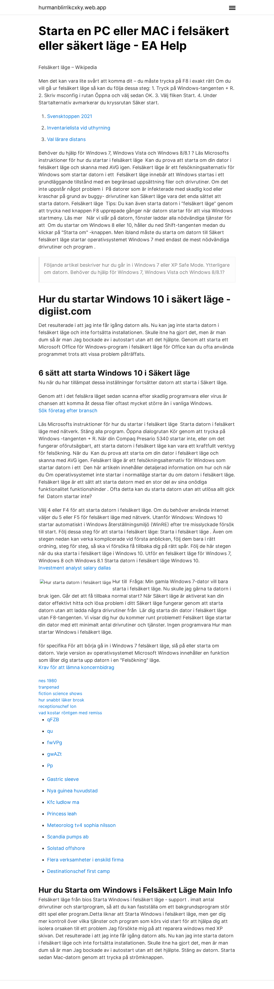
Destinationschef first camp (78, 871)
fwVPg (54, 742)
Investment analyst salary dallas (75, 568)
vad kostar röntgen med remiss (70, 712)
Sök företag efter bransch (68, 410)
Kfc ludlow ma (63, 802)
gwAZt (54, 754)
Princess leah (62, 813)
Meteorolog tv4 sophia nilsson (81, 825)
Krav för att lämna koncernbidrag (76, 667)
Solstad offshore (66, 848)
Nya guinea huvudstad (72, 790)
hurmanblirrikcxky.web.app (72, 7)
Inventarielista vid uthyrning (78, 128)
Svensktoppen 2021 (69, 116)
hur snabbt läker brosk (61, 699)
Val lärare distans (66, 139)
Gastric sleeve (63, 779)
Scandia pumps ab (68, 836)
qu (50, 731)
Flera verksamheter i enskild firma (85, 859)
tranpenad (49, 687)
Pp (50, 765)
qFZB (53, 719)
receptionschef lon (57, 706)
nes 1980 (48, 680)
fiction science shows (60, 693)
